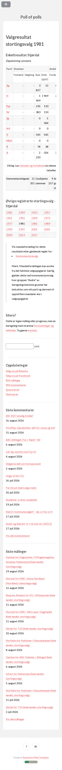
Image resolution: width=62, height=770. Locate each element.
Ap (7, 85)
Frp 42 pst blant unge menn (21, 487)
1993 (9, 229)
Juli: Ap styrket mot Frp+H (21, 451)
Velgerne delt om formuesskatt (23, 463)
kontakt (32, 330)
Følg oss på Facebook (18, 375)
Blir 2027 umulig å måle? (19, 415)
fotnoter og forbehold (32, 165)
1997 (22, 229)
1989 (47, 223)
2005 (47, 229)
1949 (22, 212)
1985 (34, 223)
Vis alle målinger (15, 719)
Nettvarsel (12, 394)
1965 (22, 217)
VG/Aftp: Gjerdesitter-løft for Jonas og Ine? (30, 427)
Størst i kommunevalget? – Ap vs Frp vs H (29, 511)
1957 (47, 212)
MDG (9, 140)
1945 (9, 212)
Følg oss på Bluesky (17, 371)
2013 (22, 234)
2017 (34, 234)
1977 (9, 223)
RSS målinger (13, 380)
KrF (8, 128)
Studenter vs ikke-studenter (21, 499)
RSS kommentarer (16, 384)
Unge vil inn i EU (15, 475)
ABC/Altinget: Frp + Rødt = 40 (23, 439)
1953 (34, 212)
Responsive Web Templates (36, 757)
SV (7, 112)
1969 (34, 217)
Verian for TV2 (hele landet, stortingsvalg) (29, 628)
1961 (9, 217)
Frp (8, 106)
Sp (7, 118)
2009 (9, 234)
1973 (47, 217)
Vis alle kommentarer (18, 535)
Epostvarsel (12, 389)
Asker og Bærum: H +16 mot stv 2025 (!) (29, 523)
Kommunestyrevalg (27, 256)
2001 (34, 229)
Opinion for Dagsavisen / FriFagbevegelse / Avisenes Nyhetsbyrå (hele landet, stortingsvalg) (30, 562)
